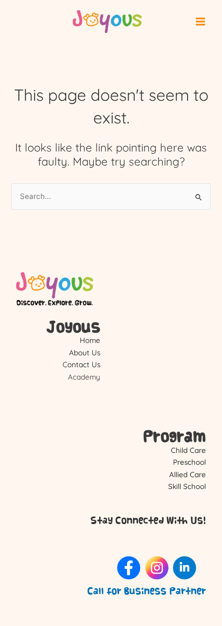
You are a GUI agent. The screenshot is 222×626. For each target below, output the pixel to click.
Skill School (187, 486)
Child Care (188, 450)
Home (90, 340)
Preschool (189, 461)
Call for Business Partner (146, 591)
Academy (84, 376)
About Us (84, 352)
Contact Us (81, 364)
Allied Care (187, 474)
